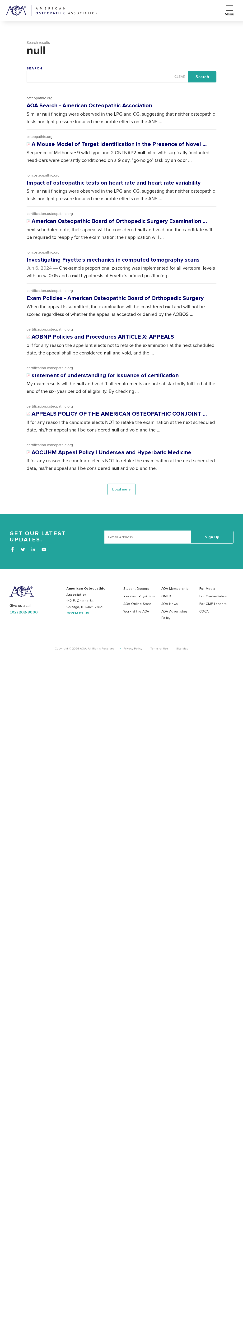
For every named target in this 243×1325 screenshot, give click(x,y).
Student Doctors (136, 589)
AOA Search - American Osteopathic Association (89, 106)
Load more (121, 489)
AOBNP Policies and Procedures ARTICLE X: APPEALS (103, 337)
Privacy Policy (133, 648)
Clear (180, 78)
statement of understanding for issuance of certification (105, 375)
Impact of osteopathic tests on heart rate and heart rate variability (114, 183)
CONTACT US (77, 613)
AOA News (169, 604)
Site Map (182, 648)
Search (34, 68)
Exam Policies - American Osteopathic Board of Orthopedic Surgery (115, 298)
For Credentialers (213, 596)
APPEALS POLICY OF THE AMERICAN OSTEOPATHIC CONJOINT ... (119, 414)
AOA (21, 591)
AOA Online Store (137, 604)
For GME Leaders (213, 604)
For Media (207, 589)
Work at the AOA (136, 611)
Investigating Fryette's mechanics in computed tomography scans (113, 260)
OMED (166, 596)
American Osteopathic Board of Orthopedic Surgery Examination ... (119, 221)
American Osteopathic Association (51, 10)
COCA (204, 611)
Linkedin (33, 549)
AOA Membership (175, 589)
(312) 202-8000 (23, 612)
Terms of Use (159, 648)
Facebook (12, 549)
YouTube (44, 549)
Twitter (23, 549)
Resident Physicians (139, 596)
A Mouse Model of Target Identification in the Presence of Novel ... (119, 144)
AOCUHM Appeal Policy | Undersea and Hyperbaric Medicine (111, 452)
